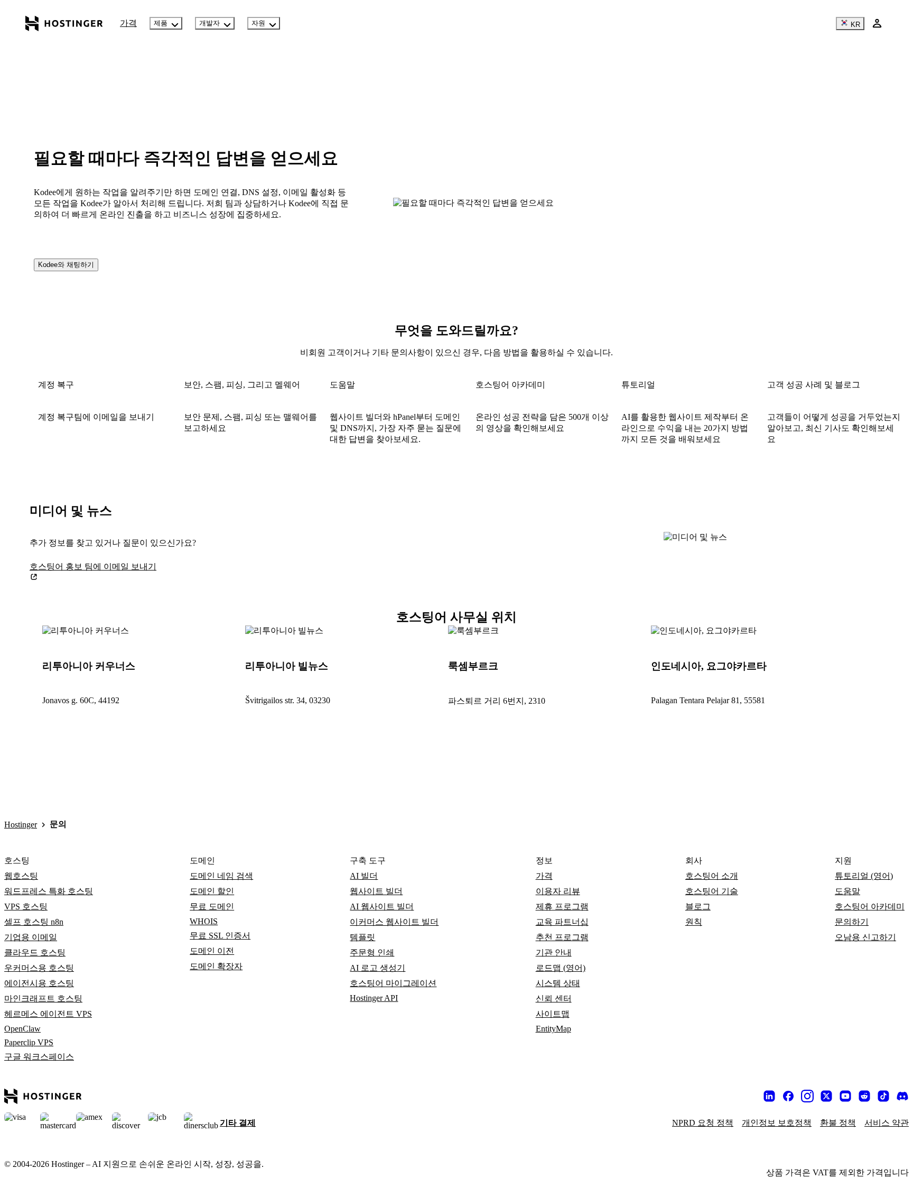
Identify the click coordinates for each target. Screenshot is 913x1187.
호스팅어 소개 (711, 875)
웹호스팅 (21, 875)
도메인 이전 (212, 950)
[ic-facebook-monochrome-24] (788, 1096)
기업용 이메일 (30, 937)
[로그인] (877, 23)
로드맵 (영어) (560, 967)
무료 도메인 (212, 906)
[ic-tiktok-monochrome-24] (883, 1096)
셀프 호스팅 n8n (33, 921)
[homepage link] (64, 23)
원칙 (693, 921)
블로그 (698, 906)
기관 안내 (554, 952)
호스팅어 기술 (711, 891)
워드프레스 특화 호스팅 (48, 891)
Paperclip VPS (28, 1042)
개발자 (209, 23)
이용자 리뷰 (558, 891)
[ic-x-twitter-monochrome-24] (826, 1096)
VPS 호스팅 (26, 906)
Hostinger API (374, 997)
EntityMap (553, 1028)
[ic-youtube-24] (845, 1096)
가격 (128, 23)
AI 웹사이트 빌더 (382, 906)
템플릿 (362, 937)
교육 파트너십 (562, 921)
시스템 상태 (558, 983)
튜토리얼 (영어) (864, 875)
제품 (160, 23)
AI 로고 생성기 (377, 967)
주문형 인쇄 (372, 952)
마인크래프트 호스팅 (43, 998)
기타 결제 (238, 1122)
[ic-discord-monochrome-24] (902, 1096)
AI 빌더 (364, 875)
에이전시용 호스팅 (39, 983)
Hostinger (20, 824)
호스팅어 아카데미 (870, 906)
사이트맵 (553, 1013)
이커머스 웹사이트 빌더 (394, 921)
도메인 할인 (212, 891)
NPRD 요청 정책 (702, 1122)
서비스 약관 (886, 1122)
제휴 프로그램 (562, 906)
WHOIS (204, 921)
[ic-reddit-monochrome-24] (864, 1096)
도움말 (847, 891)
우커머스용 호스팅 (39, 967)
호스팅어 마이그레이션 (393, 983)
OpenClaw (22, 1028)
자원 (258, 23)
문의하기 (852, 921)
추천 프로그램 (562, 937)
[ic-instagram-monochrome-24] (807, 1096)
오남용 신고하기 (865, 937)
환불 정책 (838, 1122)
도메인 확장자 (216, 966)
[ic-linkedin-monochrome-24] (769, 1096)
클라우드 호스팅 (35, 952)
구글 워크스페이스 (39, 1056)
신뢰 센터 (554, 998)
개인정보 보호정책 (777, 1122)
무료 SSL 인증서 (220, 935)
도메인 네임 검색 (221, 875)
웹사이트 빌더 (376, 891)
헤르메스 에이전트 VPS (48, 1013)
